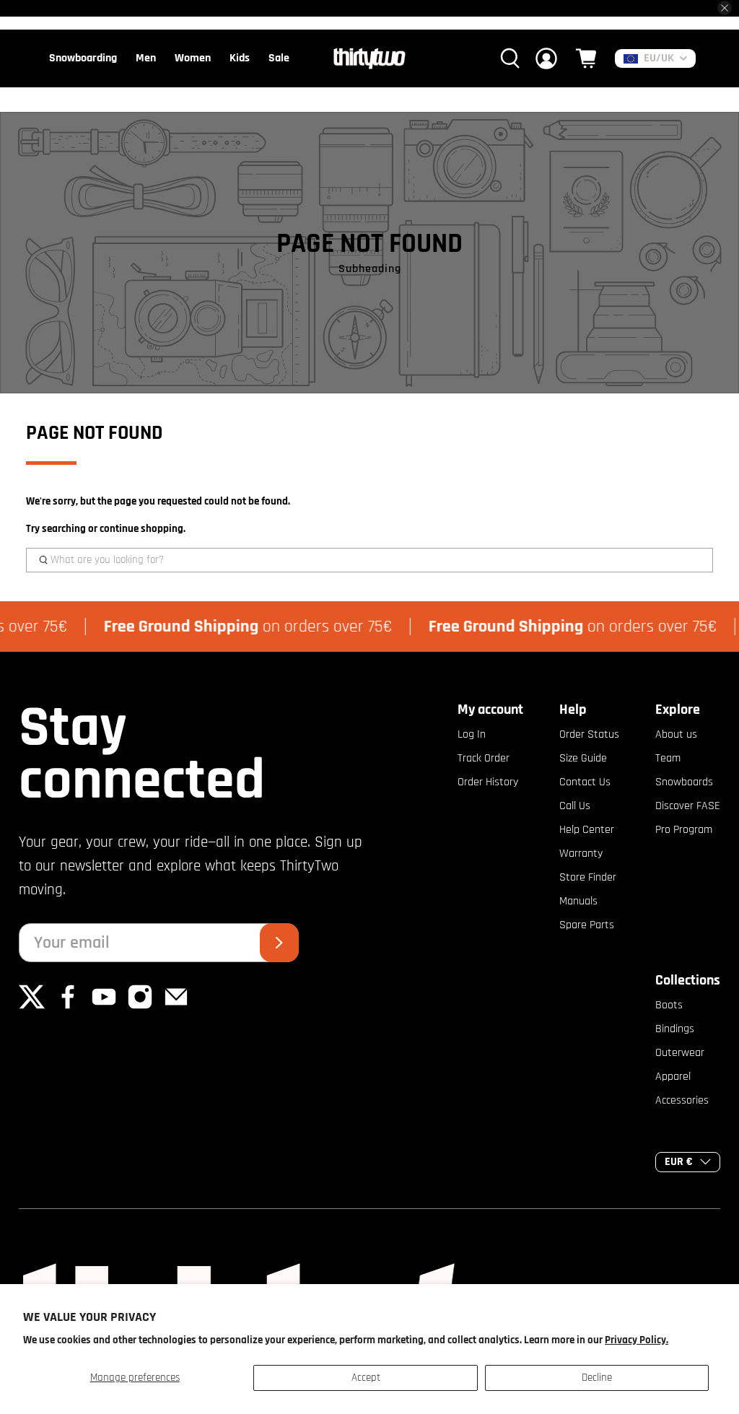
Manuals (578, 901)
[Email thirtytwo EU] (176, 1006)
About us (676, 734)
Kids (239, 58)
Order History (488, 782)
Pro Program (683, 829)
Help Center (586, 829)
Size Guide (583, 758)
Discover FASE (687, 805)
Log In (472, 734)
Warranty (581, 853)
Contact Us (585, 782)
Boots (669, 1005)
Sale (278, 58)
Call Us (574, 805)
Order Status (589, 734)
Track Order (484, 758)
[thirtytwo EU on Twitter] (32, 1006)
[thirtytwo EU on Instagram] (140, 1006)
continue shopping (141, 529)
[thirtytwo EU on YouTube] (104, 1006)
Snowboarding (83, 58)
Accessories (682, 1100)
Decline (597, 1377)
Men (146, 58)
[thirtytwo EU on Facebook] (68, 1006)
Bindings (674, 1029)
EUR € (679, 1161)
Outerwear (679, 1052)
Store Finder (587, 877)
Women (193, 58)
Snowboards (684, 782)
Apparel (673, 1076)
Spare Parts (586, 925)
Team (668, 758)
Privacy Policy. (636, 1340)
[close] (724, 8)
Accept (365, 1377)
